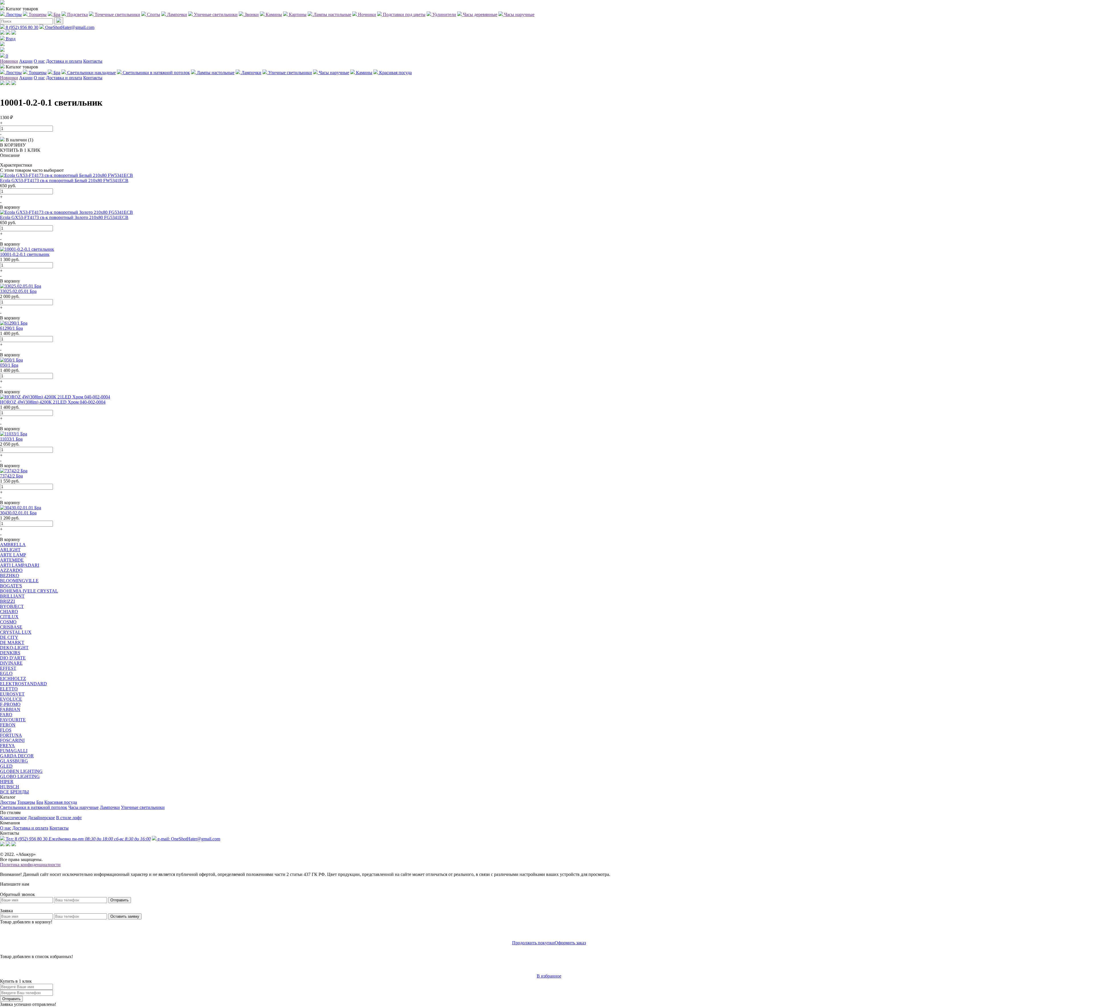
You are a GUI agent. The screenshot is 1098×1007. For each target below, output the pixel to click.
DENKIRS (10, 652)
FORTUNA (11, 735)
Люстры (8, 802)
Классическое (13, 817)
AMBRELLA (13, 544)
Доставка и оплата (64, 61)
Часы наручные (83, 807)
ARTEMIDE (12, 560)
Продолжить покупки (533, 942)
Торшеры (26, 802)
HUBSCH (9, 786)
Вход (10, 38)
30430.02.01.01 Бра (18, 512)
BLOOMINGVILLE (19, 580)
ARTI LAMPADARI (19, 565)
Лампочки (110, 807)
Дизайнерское (41, 817)
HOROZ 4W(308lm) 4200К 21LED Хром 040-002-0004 (53, 402)
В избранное (549, 976)
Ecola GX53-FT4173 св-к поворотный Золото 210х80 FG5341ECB (64, 217)
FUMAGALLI (13, 750)
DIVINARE (11, 663)
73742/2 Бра (11, 475)
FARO (6, 714)
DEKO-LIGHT (14, 647)
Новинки (9, 61)
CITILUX (9, 616)
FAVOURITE (13, 719)
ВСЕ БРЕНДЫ (14, 791)
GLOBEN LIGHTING (21, 771)
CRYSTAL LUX (15, 632)
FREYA (7, 745)
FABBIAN (10, 709)
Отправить (119, 900)
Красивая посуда (60, 802)
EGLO (6, 673)
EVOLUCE (11, 699)
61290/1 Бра (11, 328)
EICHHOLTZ (13, 678)
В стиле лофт (69, 817)
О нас (39, 61)
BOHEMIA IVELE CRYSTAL (29, 591)
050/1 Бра (9, 365)
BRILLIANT (12, 596)
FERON (7, 724)
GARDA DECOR (17, 755)
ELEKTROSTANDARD (23, 683)
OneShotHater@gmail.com (69, 27)
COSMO (8, 621)
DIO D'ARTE (13, 657)
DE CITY (9, 637)
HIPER (6, 781)
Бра (39, 802)
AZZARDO (11, 570)
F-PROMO (10, 704)
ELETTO (9, 688)
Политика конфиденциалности (30, 864)
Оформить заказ (570, 942)
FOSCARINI (12, 740)
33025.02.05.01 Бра (18, 291)
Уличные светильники (143, 807)
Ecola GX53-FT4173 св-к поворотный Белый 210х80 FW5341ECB (64, 180)
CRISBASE (11, 627)
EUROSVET (12, 694)
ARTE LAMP (13, 554)
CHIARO (9, 611)
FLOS (5, 730)
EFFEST (8, 668)
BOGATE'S (11, 585)
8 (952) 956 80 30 (21, 27)
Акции (26, 61)
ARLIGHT (10, 549)
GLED (6, 766)
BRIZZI (7, 601)
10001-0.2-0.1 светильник (24, 254)
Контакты (92, 61)
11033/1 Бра (11, 439)
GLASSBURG (14, 761)
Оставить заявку (124, 916)
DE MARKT (12, 642)
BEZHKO (9, 575)
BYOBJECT (12, 606)
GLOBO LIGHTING (20, 776)
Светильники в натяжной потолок (33, 807)
